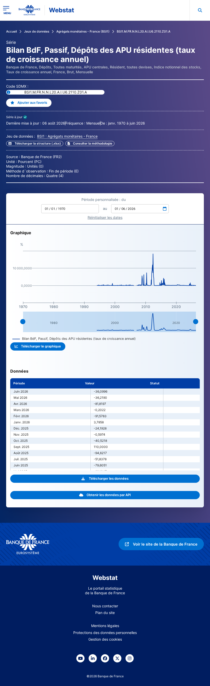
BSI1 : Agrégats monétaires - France (67, 136)
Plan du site (105, 612)
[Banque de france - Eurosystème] (29, 10)
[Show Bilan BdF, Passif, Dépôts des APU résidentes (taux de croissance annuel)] (74, 339)
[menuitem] (200, 10)
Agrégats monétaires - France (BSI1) (83, 31)
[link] (89, 143)
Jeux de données (36, 31)
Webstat (61, 10)
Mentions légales (105, 625)
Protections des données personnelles (105, 632)
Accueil (11, 31)
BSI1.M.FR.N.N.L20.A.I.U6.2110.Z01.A (143, 31)
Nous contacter (105, 606)
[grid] (105, 424)
